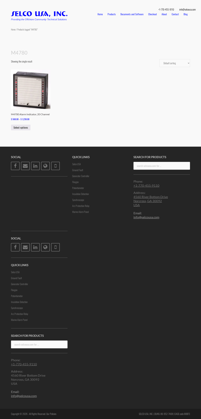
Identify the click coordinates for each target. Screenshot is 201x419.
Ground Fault (16, 278)
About (164, 14)
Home (100, 14)
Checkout (152, 14)
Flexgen (14, 290)
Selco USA (15, 272)
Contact (175, 14)
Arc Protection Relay (19, 314)
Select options (21, 127)
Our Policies (51, 414)
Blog (186, 14)
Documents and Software (132, 14)
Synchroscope (17, 308)
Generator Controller (19, 284)
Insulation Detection (19, 302)
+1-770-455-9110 (166, 9)
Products (112, 14)
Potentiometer (17, 296)
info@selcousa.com (187, 9)
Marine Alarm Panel (19, 320)
